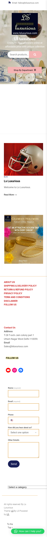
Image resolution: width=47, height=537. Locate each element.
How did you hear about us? (20, 428)
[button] (27, 531)
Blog (6, 177)
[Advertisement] (23, 108)
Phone (10, 415)
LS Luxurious (25, 39)
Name (14, 388)
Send (14, 464)
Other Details (13, 440)
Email (14, 401)
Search (35, 54)
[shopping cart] (38, 60)
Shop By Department (23, 70)
